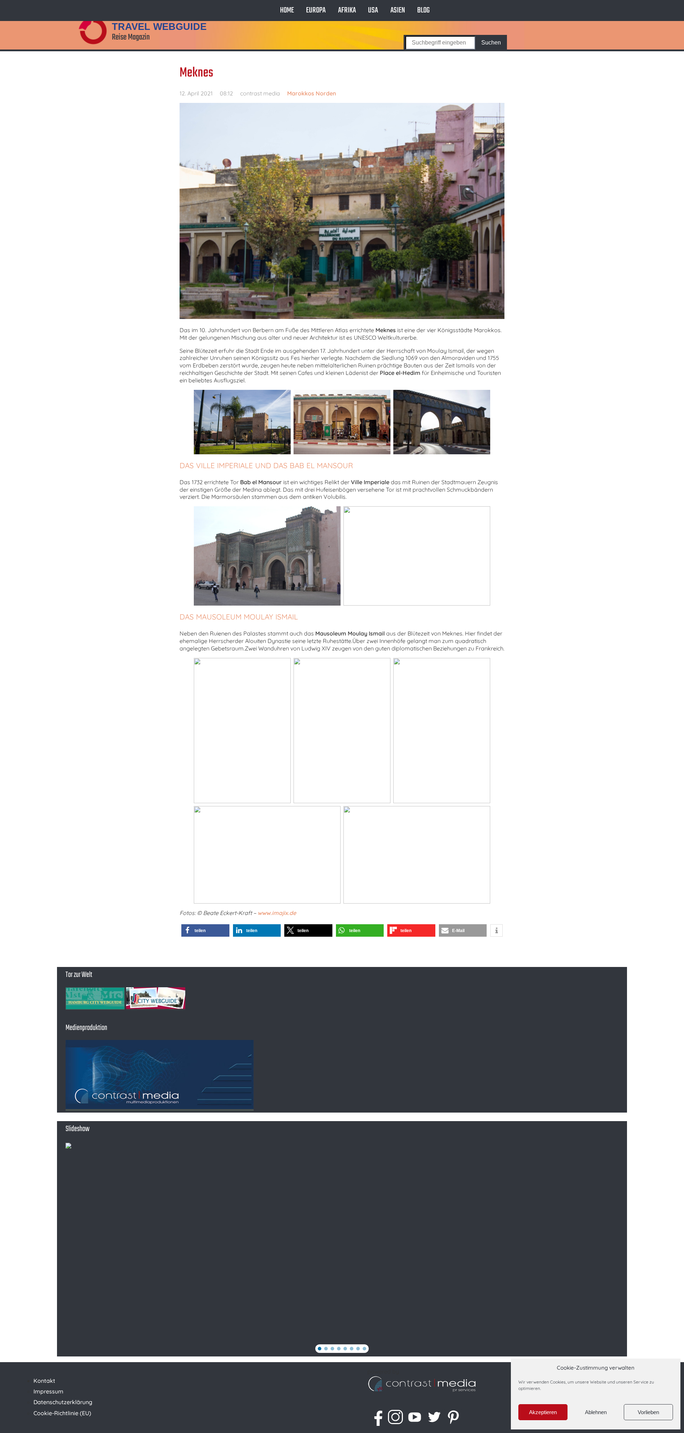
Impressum (48, 1391)
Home (287, 10)
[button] (205, 930)
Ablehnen (596, 1412)
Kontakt (44, 1380)
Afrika (347, 10)
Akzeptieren (543, 1412)
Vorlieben (648, 1412)
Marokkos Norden (311, 93)
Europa (316, 10)
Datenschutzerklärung (62, 1402)
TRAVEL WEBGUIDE (159, 26)
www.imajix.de (277, 912)
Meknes (196, 73)
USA (373, 10)
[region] (342, 1249)
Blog (423, 10)
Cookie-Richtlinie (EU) (62, 1413)
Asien (397, 10)
